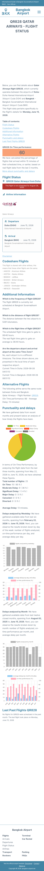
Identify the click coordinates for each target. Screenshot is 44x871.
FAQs (24, 855)
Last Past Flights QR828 (13, 141)
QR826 (35, 395)
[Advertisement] (22, 59)
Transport (7, 852)
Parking (25, 852)
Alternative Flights (10, 134)
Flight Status (8, 124)
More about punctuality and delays (18, 171)
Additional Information (12, 131)
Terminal (26, 835)
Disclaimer (28, 863)
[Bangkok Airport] (6, 11)
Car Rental (27, 839)
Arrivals (5, 839)
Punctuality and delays (12, 138)
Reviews (6, 855)
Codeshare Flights (10, 128)
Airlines (5, 849)
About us (22, 866)
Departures (7, 842)
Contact (36, 863)
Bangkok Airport (23, 11)
